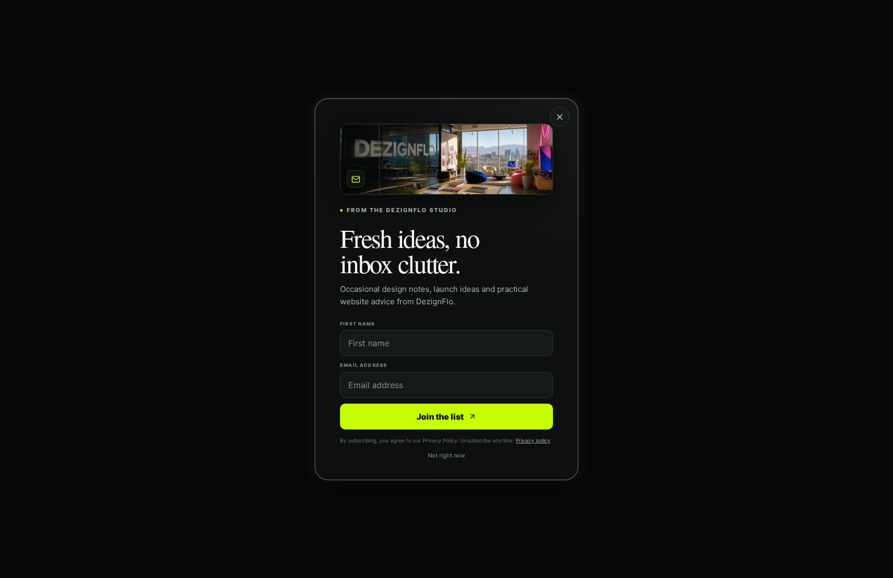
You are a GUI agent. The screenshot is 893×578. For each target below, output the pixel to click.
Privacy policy (533, 440)
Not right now (446, 455)
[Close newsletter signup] (559, 117)
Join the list (440, 416)
